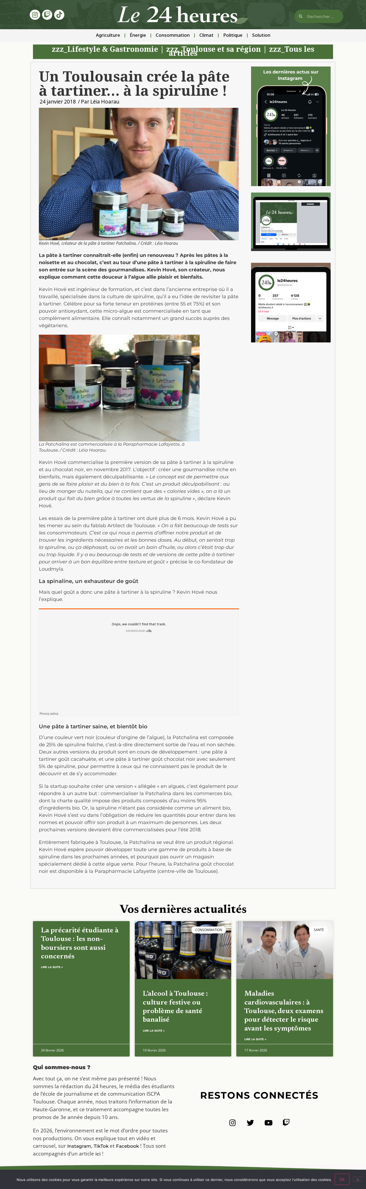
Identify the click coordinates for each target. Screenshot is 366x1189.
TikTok (101, 1146)
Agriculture (108, 35)
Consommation (173, 35)
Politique (232, 35)
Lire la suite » (52, 967)
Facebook (127, 1146)
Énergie (138, 35)
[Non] (357, 1179)
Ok (342, 1179)
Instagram (79, 1146)
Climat (206, 35)
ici (98, 1154)
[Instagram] (35, 15)
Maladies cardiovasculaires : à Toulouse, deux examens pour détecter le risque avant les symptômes (283, 1011)
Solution (261, 35)
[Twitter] (250, 1122)
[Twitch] (47, 15)
